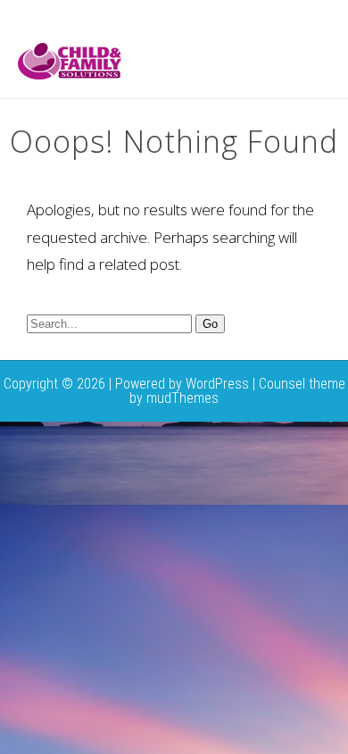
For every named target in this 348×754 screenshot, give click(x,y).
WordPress (217, 383)
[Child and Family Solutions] (69, 74)
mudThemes (182, 398)
